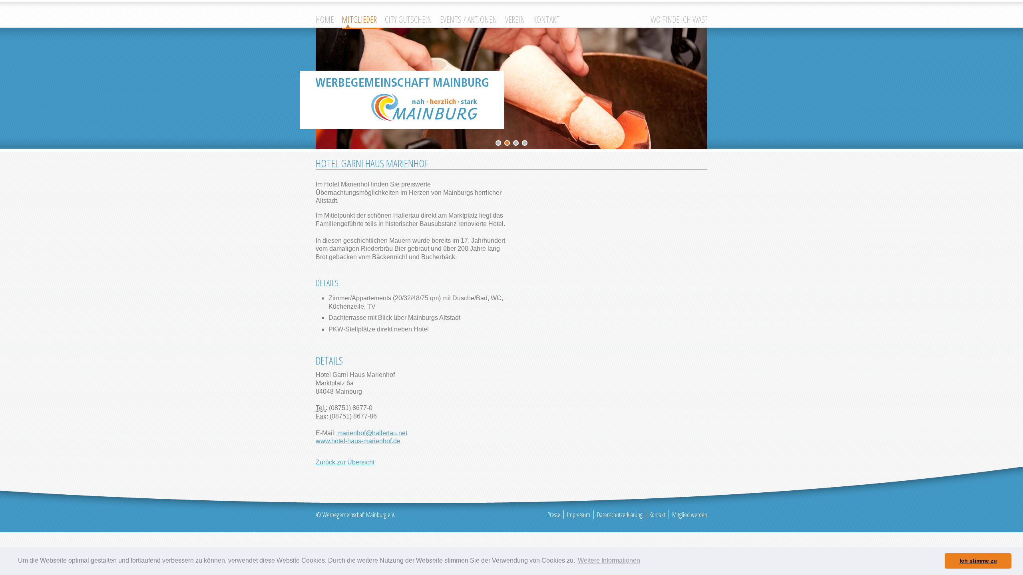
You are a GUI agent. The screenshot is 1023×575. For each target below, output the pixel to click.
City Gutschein (408, 19)
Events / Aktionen (468, 19)
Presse (553, 514)
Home (325, 19)
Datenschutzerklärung (620, 514)
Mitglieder (359, 19)
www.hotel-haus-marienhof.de (358, 441)
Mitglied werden (689, 514)
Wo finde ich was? (679, 19)
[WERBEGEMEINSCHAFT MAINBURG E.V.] (402, 100)
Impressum (578, 514)
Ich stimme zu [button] (978, 560)
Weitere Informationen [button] (609, 560)
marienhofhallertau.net (372, 433)
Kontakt (546, 19)
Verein (515, 19)
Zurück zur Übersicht (345, 462)
